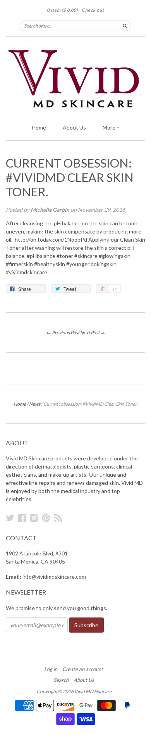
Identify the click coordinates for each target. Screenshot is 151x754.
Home (39, 127)
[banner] (75, 78)
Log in (50, 669)
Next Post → (92, 332)
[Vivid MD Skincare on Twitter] (10, 517)
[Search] (125, 25)
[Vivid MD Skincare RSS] (58, 517)
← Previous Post (62, 332)
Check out (93, 9)
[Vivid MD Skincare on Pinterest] (46, 517)
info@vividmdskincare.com (54, 576)
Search (61, 680)
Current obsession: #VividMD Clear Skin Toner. (70, 177)
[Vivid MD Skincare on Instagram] (34, 517)
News (34, 404)
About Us (74, 127)
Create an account (82, 669)
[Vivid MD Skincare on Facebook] (22, 517)
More (110, 127)
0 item (62, 9)
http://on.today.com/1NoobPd (51, 239)
